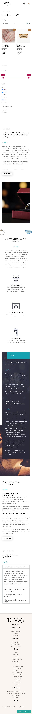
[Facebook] (15, 700)
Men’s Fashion (16, 654)
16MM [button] (4, 87)
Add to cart (4, 53)
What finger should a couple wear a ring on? (14, 590)
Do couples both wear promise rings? (15, 601)
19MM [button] (4, 94)
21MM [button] (4, 99)
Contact (16, 633)
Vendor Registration (16, 631)
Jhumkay (17, 680)
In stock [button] (5, 112)
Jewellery (17, 657)
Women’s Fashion (16, 661)
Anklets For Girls (18, 670)
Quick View (8, 41)
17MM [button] (4, 89)
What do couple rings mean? (15, 567)
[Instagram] (17, 700)
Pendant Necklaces (17, 683)
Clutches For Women (18, 672)
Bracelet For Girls (17, 676)
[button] (16, 566)
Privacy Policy (16, 642)
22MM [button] (4, 102)
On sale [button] (5, 110)
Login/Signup (16, 635)
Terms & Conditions (16, 646)
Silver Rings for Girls (18, 666)
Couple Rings (17, 678)
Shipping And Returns (16, 644)
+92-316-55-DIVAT (16, 695)
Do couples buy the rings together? (13, 595)
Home (3, 11)
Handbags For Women (16, 685)
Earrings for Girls (17, 668)
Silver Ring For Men (17, 659)
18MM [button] (4, 92)
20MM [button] (4, 97)
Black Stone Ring (17, 674)
